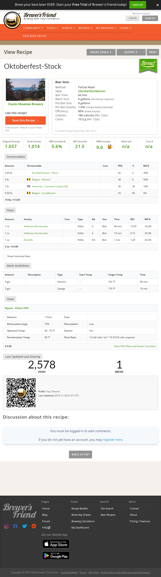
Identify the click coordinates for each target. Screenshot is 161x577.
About (133, 514)
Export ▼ (131, 52)
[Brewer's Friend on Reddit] (33, 527)
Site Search (107, 508)
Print (153, 52)
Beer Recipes (108, 514)
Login (133, 18)
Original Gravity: (11, 141)
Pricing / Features (140, 521)
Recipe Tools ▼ (101, 52)
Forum (46, 521)
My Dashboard (80, 527)
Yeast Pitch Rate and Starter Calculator (135, 346)
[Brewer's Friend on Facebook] (15, 527)
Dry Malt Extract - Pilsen (45, 173)
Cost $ (149, 141)
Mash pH (126, 141)
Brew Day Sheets (81, 514)
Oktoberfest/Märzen (91, 91)
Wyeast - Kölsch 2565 (17, 308)
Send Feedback (69, 572)
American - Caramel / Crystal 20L (50, 186)
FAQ (45, 527)
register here (112, 439)
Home (45, 508)
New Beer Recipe (35, 36)
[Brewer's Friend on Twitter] (24, 527)
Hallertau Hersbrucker (36, 226)
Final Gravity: (34, 141)
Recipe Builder (79, 508)
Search (67, 28)
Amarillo (28, 240)
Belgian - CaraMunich (44, 193)
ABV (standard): (57, 141)
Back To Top (80, 454)
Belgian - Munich (41, 179)
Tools (51, 28)
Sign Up (137, 4)
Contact (134, 508)
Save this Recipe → (25, 120)
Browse (84, 28)
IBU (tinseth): (80, 141)
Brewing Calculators (82, 521)
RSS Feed (94, 572)
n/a (149, 146)
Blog (44, 514)
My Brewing (105, 28)
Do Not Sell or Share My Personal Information (125, 572)
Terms (83, 572)
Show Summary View (18, 256)
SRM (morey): (103, 141)
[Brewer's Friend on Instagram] (6, 527)
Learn (124, 28)
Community (32, 28)
